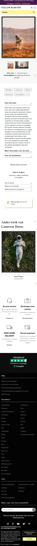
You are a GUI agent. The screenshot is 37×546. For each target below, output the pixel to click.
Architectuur (25, 405)
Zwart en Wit (5, 425)
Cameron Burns (18, 279)
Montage (8, 90)
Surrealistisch (19, 94)
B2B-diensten (5, 394)
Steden (3, 421)
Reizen (3, 434)
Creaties (23, 431)
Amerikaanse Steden (27, 434)
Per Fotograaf (5, 474)
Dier (2, 428)
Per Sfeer (4, 470)
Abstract (23, 415)
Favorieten (4, 415)
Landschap (18, 90)
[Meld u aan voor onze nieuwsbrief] (34, 510)
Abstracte (9, 94)
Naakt (22, 428)
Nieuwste (4, 408)
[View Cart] (31, 7)
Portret (23, 421)
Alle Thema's (5, 461)
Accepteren (29, 539)
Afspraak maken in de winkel (18, 164)
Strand (23, 412)
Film (2, 454)
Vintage (3, 441)
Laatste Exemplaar (7, 412)
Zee (22, 425)
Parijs (3, 457)
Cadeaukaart (5, 405)
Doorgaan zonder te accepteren (29, 533)
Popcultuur (4, 447)
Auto (22, 408)
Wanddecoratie (6, 464)
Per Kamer (4, 467)
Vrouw (23, 418)
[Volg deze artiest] (35, 222)
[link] (11, 7)
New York (4, 451)
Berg (2, 444)
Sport (3, 438)
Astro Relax (18, 277)
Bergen (28, 90)
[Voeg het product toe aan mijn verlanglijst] (36, 283)
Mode (3, 418)
